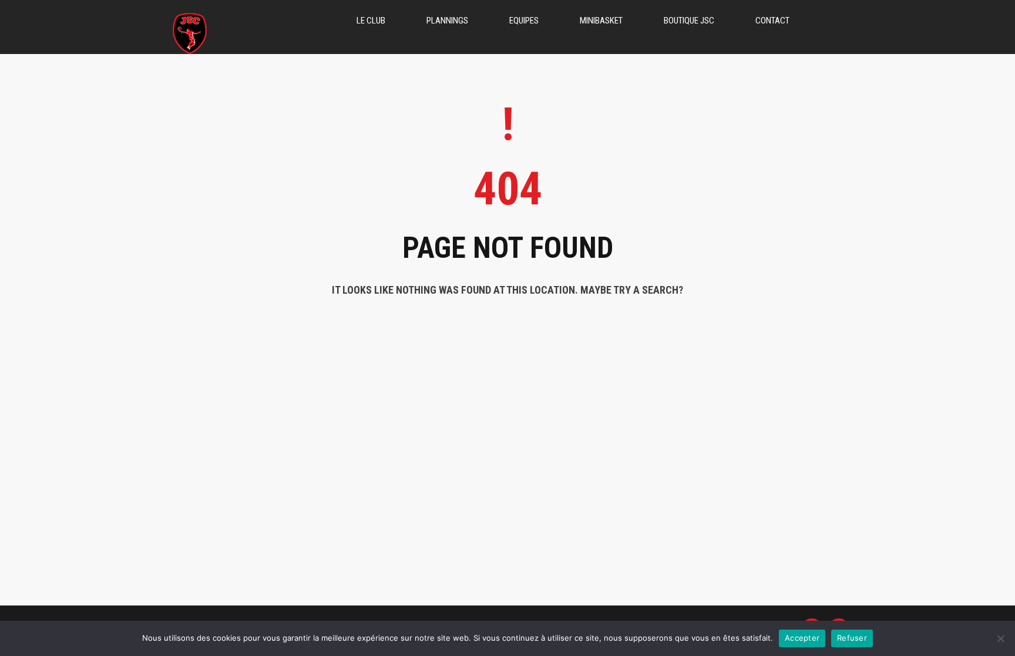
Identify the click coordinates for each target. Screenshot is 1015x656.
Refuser (852, 637)
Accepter (802, 637)
